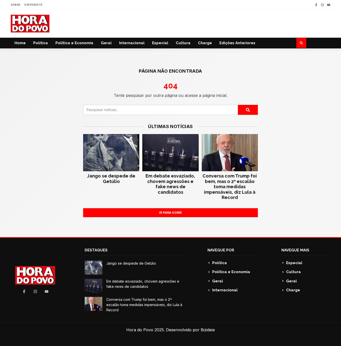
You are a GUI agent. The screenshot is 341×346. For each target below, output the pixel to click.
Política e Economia (74, 43)
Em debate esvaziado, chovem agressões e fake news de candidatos (170, 184)
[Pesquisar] (248, 110)
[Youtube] (328, 4)
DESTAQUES (96, 250)
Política (40, 43)
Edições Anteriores (237, 43)
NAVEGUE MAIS (295, 250)
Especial (160, 43)
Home (20, 43)
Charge (205, 43)
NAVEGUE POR (220, 250)
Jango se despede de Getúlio (111, 178)
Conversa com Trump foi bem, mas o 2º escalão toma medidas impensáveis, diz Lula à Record (229, 186)
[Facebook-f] (316, 4)
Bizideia (208, 329)
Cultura (183, 43)
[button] (301, 43)
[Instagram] (322, 4)
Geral (106, 43)
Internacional (132, 43)
